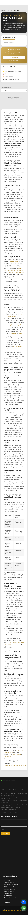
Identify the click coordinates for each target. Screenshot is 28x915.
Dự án (5, 900)
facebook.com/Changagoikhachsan (15, 765)
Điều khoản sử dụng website (11, 884)
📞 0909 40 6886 (14, 57)
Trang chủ (3, 10)
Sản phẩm (10, 10)
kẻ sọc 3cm (19, 325)
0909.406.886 (16, 754)
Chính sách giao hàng (9, 889)
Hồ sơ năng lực (8, 895)
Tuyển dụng (7, 902)
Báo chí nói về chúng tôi (10, 897)
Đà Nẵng (14, 642)
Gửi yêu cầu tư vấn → (14, 60)
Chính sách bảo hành (9, 891)
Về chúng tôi (7, 880)
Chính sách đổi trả (8, 893)
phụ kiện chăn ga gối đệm (16, 272)
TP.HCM (9, 642)
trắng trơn (11, 325)
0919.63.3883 (8, 756)
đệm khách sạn (13, 261)
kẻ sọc (20, 333)
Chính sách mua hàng (9, 887)
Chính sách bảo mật (9, 882)
